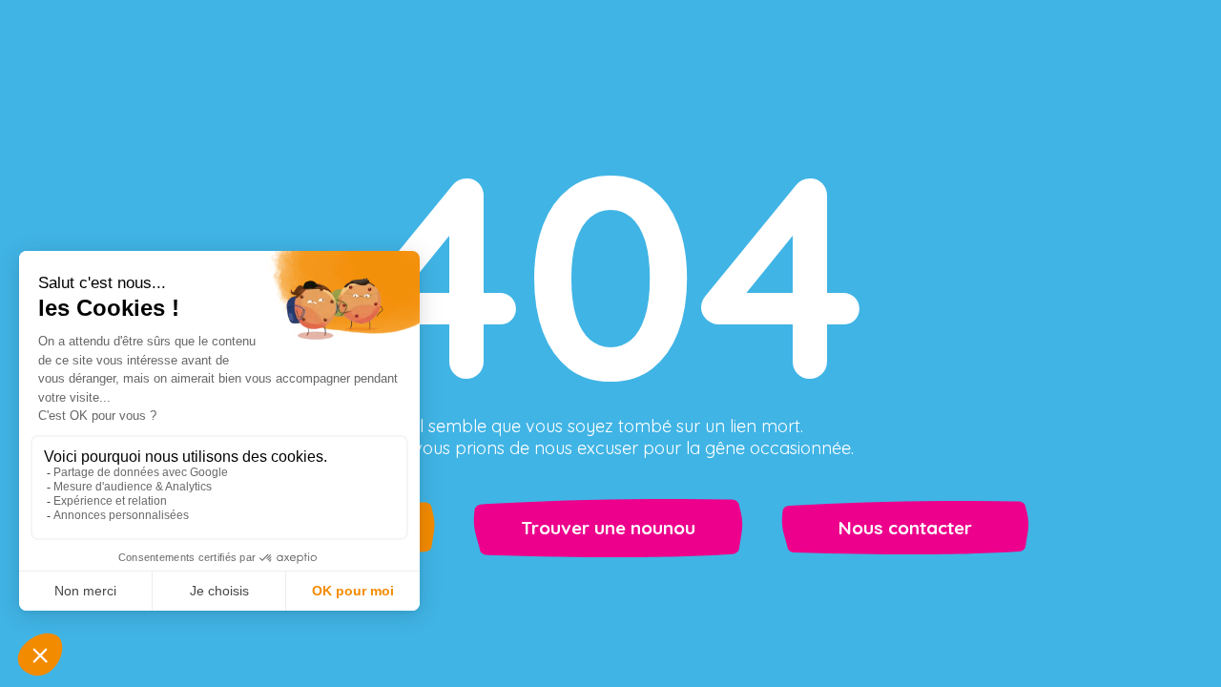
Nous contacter (905, 527)
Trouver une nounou (608, 527)
